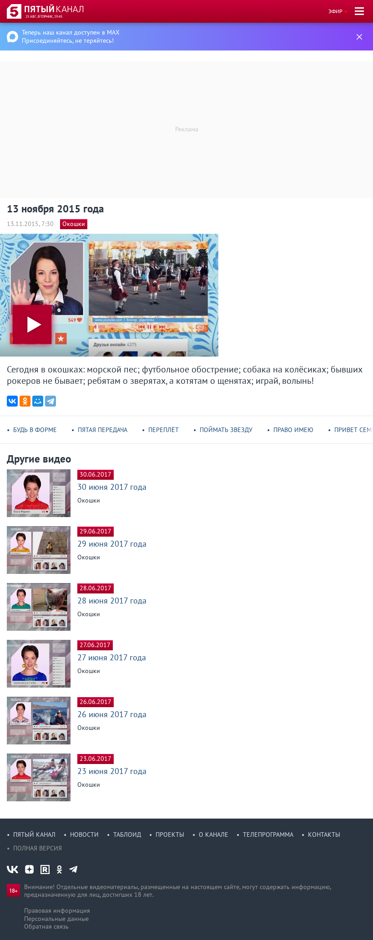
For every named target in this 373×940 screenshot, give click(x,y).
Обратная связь (46, 926)
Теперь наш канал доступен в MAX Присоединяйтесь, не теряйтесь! (71, 36)
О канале (213, 834)
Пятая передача (102, 430)
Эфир (335, 11)
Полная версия (37, 848)
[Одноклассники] (25, 401)
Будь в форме (35, 430)
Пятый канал (34, 834)
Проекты (170, 834)
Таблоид (127, 834)
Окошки (73, 224)
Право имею (293, 430)
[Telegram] (50, 401)
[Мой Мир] (37, 401)
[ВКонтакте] (12, 401)
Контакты (324, 834)
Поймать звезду (226, 430)
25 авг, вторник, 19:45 (43, 16)
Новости (84, 834)
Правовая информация (57, 910)
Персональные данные (56, 919)
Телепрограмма (268, 834)
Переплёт (163, 430)
